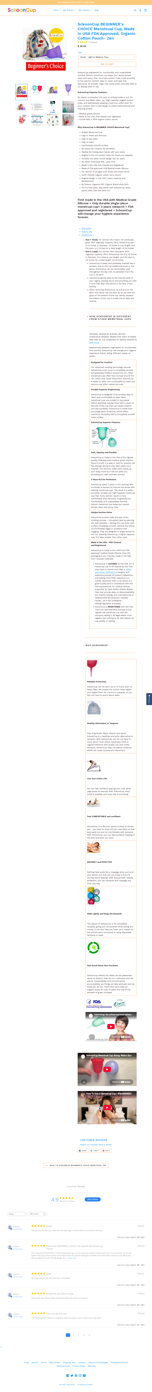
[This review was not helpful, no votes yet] (142, 1237)
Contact (81, 1362)
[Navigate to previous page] (63, 1335)
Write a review (105, 1145)
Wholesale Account (119, 1362)
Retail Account (63, 1366)
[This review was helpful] (138, 1305)
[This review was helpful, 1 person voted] (138, 1265)
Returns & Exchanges (98, 1362)
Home (43, 1362)
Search (35, 1362)
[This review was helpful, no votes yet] (138, 1237)
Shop (56, 10)
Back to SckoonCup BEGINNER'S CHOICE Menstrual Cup (77, 1165)
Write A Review (93, 1199)
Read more (72, 1258)
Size (80, 52)
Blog (96, 10)
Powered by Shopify (85, 1384)
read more (94, 342)
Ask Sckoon (68, 10)
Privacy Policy (79, 1366)
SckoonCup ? (88, 235)
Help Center (54, 1362)
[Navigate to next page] (89, 1335)
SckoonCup (70, 1384)
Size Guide (86, 228)
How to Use (87, 231)
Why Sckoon (84, 10)
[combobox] (17, 1214)
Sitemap (92, 1366)
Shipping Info (69, 1362)
